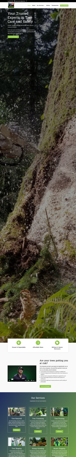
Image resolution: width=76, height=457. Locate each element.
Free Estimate (64, 5)
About (33, 5)
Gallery (48, 5)
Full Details (16, 430)
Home (29, 5)
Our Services (40, 5)
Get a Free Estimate (13, 36)
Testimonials (55, 5)
